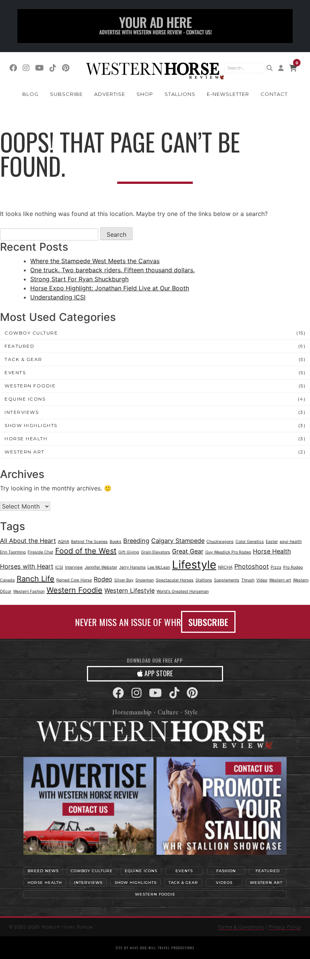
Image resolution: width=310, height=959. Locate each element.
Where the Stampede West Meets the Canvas (95, 261)
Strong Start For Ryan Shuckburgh (79, 279)
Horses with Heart (26, 566)
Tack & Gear (23, 359)
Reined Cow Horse (74, 580)
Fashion (226, 870)
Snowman (144, 580)
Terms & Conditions (241, 927)
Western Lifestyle (129, 590)
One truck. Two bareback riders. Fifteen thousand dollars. (112, 270)
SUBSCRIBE (208, 622)
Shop (144, 94)
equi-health (291, 541)
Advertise (109, 94)
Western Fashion (29, 591)
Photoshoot (251, 566)
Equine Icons (25, 399)
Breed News (43, 870)
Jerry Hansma (132, 567)
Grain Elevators (155, 552)
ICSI (59, 567)
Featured (19, 346)
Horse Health (26, 438)
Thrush (247, 580)
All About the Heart (28, 540)
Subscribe (66, 94)
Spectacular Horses (175, 580)
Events (15, 372)
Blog (30, 94)
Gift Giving (128, 552)
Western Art (25, 452)
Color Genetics (250, 541)
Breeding (136, 540)
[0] (293, 68)
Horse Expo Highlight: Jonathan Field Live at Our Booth (109, 288)
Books (115, 541)
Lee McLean (158, 567)
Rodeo (103, 579)
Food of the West (85, 550)
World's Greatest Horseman (183, 591)
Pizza (276, 567)
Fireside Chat (40, 552)
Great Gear (187, 551)
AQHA (63, 541)
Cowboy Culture (31, 333)
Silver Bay (123, 580)
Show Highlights (31, 425)
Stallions (179, 94)
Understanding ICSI (57, 297)
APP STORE (158, 673)
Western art (280, 580)
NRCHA (225, 567)
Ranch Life (35, 578)
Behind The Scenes (89, 541)
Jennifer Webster (101, 567)
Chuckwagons (220, 541)
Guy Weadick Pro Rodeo (228, 552)
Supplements (226, 580)
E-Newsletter (228, 94)
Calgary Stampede (178, 540)
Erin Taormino (13, 552)
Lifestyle (194, 564)
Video (261, 580)
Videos (224, 882)
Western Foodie (30, 386)
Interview (74, 567)
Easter (272, 541)
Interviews (22, 412)
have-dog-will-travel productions (162, 947)
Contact (274, 94)
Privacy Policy (284, 927)
